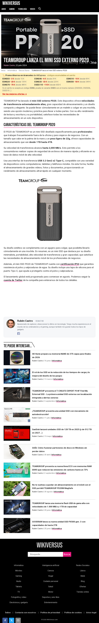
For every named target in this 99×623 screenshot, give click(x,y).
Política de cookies (73, 612)
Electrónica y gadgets (19, 602)
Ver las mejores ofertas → (14, 94)
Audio (4, 9)
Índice (8, 612)
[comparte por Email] (18, 620)
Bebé (83, 576)
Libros (82, 571)
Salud (50, 586)
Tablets (19, 586)
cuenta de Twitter (13, 280)
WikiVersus (50, 545)
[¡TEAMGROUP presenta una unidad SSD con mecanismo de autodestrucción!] (17, 415)
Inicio (3, 70)
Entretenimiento (50, 602)
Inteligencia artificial (50, 565)
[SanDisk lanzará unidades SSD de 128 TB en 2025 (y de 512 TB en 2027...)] (17, 434)
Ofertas (83, 586)
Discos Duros (24, 70)
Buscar (67, 554)
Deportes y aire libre (50, 597)
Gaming (12, 9)
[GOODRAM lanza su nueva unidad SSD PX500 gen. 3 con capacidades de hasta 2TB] (17, 526)
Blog (83, 581)
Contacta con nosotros (25, 612)
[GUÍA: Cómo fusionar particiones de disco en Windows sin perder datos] (17, 452)
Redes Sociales (82, 565)
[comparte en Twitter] (11, 620)
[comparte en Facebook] (5, 620)
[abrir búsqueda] (39, 8)
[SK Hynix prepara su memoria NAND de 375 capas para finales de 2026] (17, 358)
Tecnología (22, 9)
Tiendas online (83, 592)
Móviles (18, 571)
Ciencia (51, 571)
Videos (32, 9)
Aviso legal (91, 612)
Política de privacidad (50, 612)
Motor (50, 592)
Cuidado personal (50, 581)
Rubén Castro (9, 65)
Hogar (50, 576)
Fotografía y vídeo (18, 597)
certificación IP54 (69, 264)
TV (19, 592)
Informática (12, 70)
